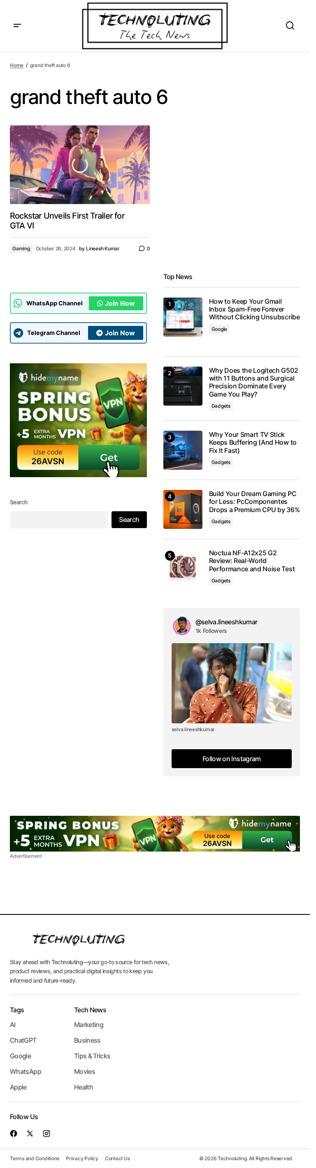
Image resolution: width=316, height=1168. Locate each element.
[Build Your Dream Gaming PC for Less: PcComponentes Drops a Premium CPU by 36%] (182, 509)
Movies (84, 1071)
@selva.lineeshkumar (226, 622)
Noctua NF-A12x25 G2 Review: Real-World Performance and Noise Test (252, 560)
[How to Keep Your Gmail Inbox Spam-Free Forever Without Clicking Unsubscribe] (182, 317)
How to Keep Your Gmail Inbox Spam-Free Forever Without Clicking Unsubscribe (254, 309)
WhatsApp (25, 1071)
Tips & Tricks (92, 1056)
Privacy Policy (82, 1158)
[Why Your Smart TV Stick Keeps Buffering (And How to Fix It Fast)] (182, 450)
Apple (18, 1087)
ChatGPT (23, 1040)
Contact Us (117, 1158)
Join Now (120, 303)
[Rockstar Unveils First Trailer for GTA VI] (80, 164)
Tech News (90, 1010)
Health (83, 1087)
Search (19, 502)
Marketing (88, 1024)
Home (16, 65)
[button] (17, 26)
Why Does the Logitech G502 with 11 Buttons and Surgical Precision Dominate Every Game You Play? (253, 382)
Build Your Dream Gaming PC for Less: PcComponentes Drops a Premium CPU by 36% (254, 501)
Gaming (21, 248)
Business (87, 1040)
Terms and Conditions (34, 1158)
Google (219, 329)
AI (13, 1024)
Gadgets (220, 406)
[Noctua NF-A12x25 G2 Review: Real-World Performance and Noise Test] (182, 568)
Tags (17, 1010)
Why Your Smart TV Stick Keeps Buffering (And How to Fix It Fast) (253, 442)
